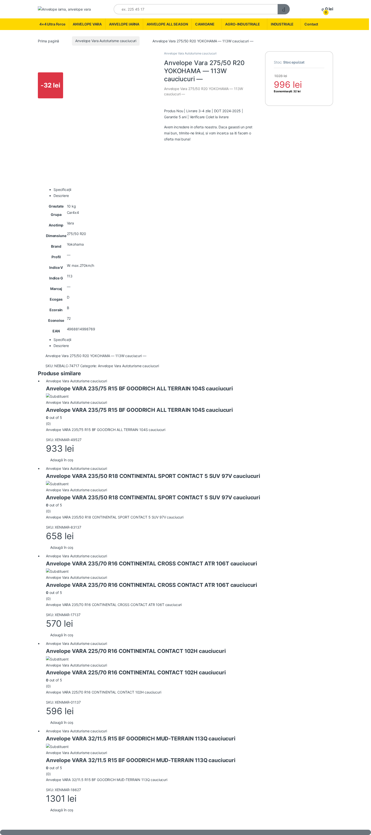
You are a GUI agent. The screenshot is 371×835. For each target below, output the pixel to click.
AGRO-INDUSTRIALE (242, 24)
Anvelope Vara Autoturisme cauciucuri (105, 41)
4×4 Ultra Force (52, 24)
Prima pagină (48, 41)
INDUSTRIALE (282, 24)
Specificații (62, 189)
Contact (311, 24)
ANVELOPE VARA (87, 24)
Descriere (61, 195)
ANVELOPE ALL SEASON (167, 24)
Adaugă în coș (61, 460)
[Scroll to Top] (185, 832)
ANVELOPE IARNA (124, 24)
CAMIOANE (204, 24)
